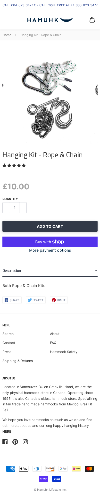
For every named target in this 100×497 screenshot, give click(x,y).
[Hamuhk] (50, 20)
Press (6, 352)
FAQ (53, 343)
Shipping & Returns (17, 361)
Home (6, 35)
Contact (8, 343)
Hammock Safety (63, 352)
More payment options (50, 250)
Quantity (10, 199)
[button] (14, 165)
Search (8, 334)
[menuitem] (92, 20)
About (54, 334)
